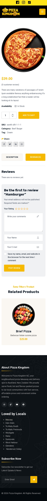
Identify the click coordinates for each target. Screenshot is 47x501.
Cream (10, 132)
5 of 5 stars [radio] (27, 209)
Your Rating (9, 209)
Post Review (14, 268)
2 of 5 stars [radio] (19, 209)
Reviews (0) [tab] (35, 157)
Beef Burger (17, 128)
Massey (9, 420)
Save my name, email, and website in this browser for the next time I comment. (24, 257)
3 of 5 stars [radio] (22, 209)
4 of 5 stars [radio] (24, 209)
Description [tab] (12, 157)
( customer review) (10, 84)
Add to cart (29, 115)
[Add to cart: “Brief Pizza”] (36, 306)
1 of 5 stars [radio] (16, 209)
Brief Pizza (23, 331)
